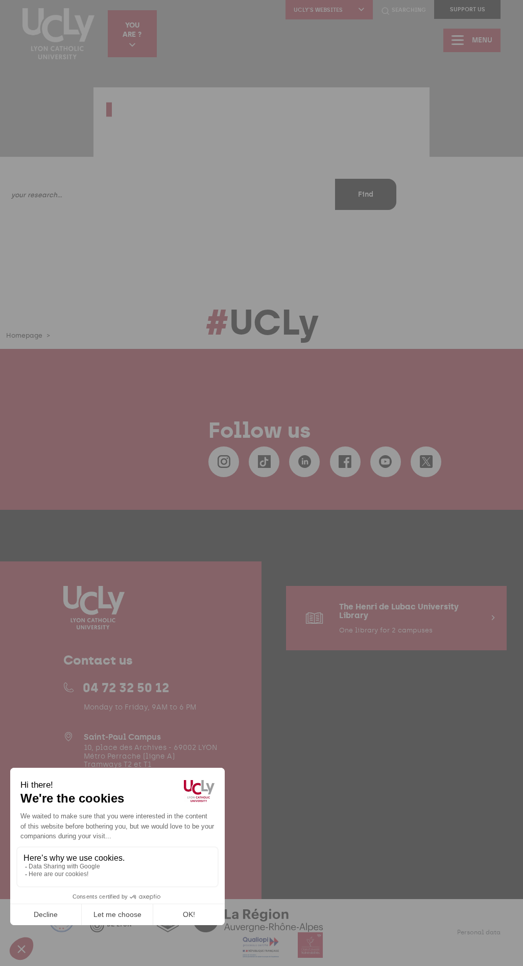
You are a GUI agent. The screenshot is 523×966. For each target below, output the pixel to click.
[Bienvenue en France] (63, 926)
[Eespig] (169, 926)
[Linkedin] (304, 461)
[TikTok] (264, 461)
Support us (467, 9)
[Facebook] (345, 461)
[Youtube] (385, 461)
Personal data (479, 932)
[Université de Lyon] (116, 926)
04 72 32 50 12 (126, 687)
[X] (426, 461)
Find (365, 194)
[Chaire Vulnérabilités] (310, 951)
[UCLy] (58, 33)
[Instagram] (223, 461)
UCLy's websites (318, 10)
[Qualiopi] (262, 951)
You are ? (132, 29)
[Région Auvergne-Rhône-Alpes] (258, 926)
